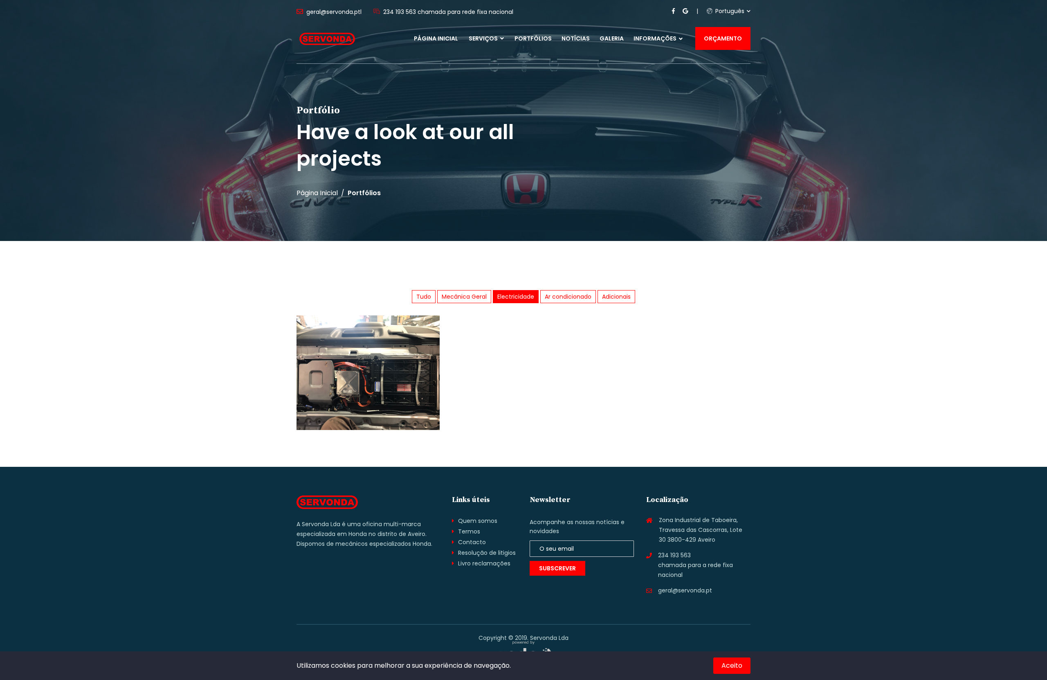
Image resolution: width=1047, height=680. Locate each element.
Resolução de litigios (487, 553)
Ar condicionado (568, 297)
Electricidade (515, 297)
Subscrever (557, 568)
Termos (469, 531)
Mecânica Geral (464, 297)
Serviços (484, 38)
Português (729, 11)
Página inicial (436, 38)
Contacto (472, 542)
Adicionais (616, 297)
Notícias (576, 38)
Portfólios (533, 38)
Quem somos (477, 521)
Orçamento (723, 38)
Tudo (423, 297)
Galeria (612, 38)
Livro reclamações (484, 563)
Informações (655, 38)
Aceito (731, 665)
